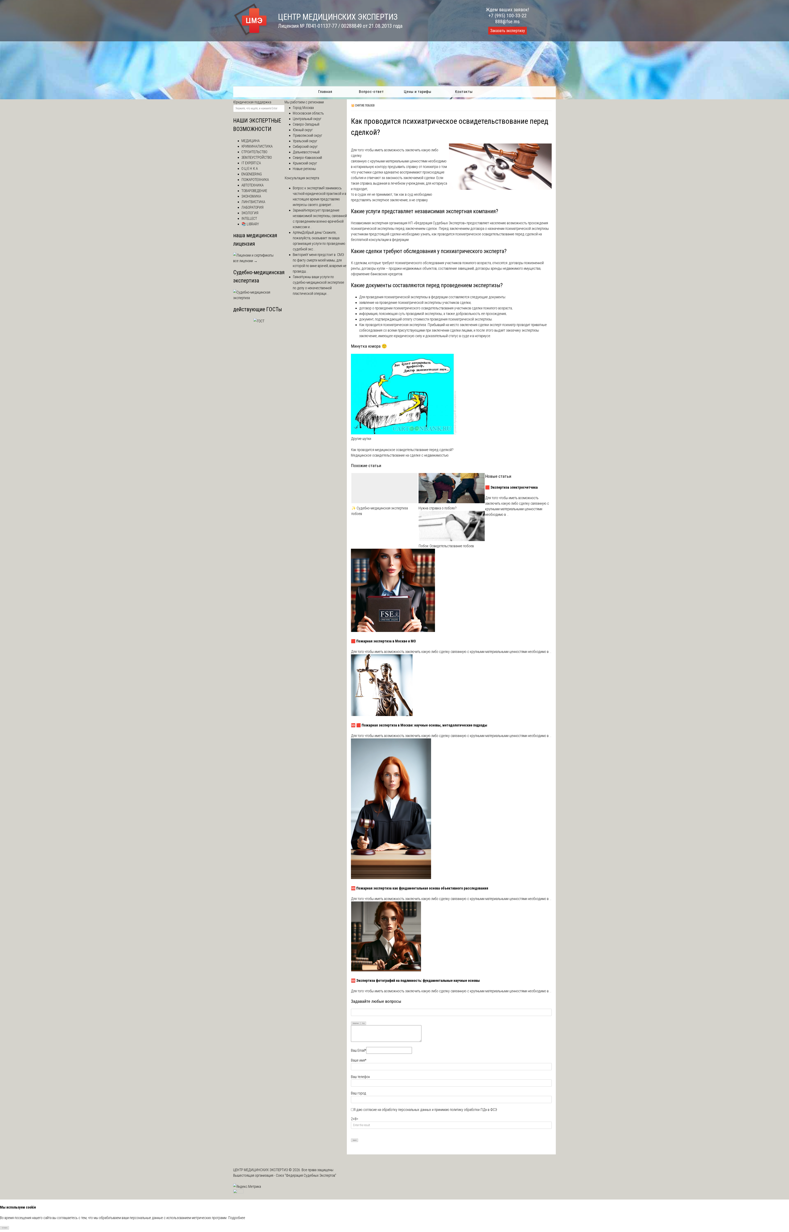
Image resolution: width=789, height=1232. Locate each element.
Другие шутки (361, 438)
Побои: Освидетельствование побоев (446, 546)
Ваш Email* (358, 1050)
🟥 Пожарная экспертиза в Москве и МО (383, 641)
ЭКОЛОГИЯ (249, 213)
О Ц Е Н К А (249, 168)
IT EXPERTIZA (251, 163)
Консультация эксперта (302, 178)
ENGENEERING (251, 174)
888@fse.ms (507, 21)
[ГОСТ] (259, 321)
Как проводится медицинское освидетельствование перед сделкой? (402, 450)
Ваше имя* (358, 1060)
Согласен (4, 1228)
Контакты (464, 91)
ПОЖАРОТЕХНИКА (255, 179)
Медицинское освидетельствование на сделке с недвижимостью (400, 455)
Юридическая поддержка (252, 102)
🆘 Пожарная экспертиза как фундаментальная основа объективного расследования (419, 888)
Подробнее (236, 1218)
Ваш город (358, 1093)
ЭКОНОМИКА (251, 196)
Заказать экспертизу (507, 30)
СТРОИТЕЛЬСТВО (254, 152)
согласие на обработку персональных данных (397, 1109)
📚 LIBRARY (250, 224)
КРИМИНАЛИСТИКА (257, 146)
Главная (325, 91)
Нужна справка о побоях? (438, 508)
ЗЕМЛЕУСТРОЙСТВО (256, 157)
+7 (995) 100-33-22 (507, 16)
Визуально (356, 1023)
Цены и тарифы (417, 91)
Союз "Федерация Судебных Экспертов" (306, 1175)
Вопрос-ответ (371, 91)
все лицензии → (245, 261)
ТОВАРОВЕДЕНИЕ (254, 191)
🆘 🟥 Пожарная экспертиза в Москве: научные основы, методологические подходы (419, 725)
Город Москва (303, 107)
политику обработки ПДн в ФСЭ (473, 1109)
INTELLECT (249, 218)
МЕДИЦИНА (250, 141)
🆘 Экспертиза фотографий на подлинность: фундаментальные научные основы (415, 980)
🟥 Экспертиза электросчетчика (511, 487)
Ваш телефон (360, 1077)
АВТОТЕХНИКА (252, 185)
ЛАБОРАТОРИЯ (252, 207)
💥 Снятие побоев (363, 105)
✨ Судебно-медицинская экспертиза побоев (379, 511)
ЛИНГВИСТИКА (253, 202)
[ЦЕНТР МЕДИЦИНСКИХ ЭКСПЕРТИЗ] (250, 35)
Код (363, 1023)
